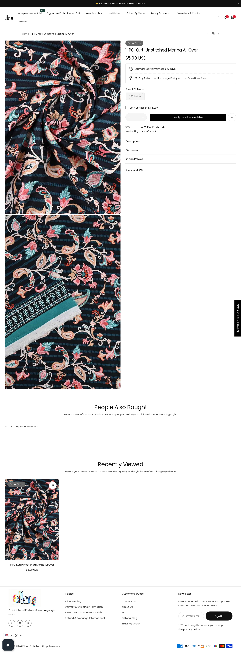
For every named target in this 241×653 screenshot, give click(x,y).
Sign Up (219, 616)
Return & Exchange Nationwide (83, 612)
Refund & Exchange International (85, 618)
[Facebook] (12, 623)
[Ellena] (9, 17)
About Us (127, 607)
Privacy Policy (73, 601)
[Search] (218, 17)
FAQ (124, 612)
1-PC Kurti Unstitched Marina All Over (32, 564)
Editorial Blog (129, 618)
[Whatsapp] (28, 623)
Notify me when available (188, 117)
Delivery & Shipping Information (84, 607)
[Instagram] (20, 623)
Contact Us (129, 601)
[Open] (8, 645)
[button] (13, 635)
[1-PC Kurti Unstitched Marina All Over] (32, 519)
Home (25, 33)
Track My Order (131, 623)
